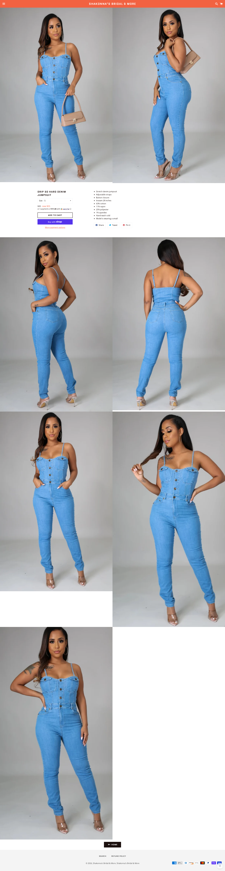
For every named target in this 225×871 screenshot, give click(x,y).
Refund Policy (118, 856)
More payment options (55, 227)
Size (40, 200)
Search (102, 856)
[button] (55, 209)
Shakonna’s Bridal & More (112, 4)
